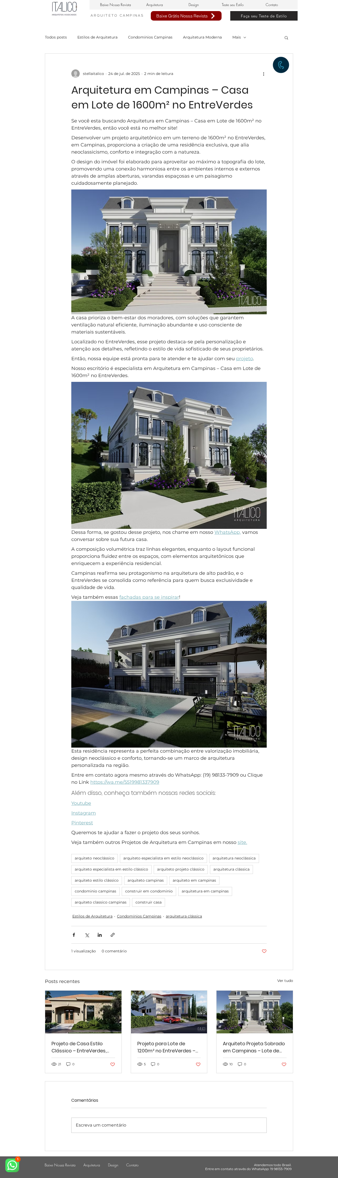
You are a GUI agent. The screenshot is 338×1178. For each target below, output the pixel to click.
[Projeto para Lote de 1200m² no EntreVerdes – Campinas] (169, 1012)
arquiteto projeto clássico (180, 869)
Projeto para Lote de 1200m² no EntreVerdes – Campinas (166, 1047)
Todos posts (56, 37)
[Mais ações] (263, 73)
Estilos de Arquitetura (97, 37)
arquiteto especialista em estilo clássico (111, 869)
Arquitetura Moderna (202, 37)
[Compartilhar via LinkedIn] (99, 934)
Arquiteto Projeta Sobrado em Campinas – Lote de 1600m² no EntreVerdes (254, 1047)
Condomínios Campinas (150, 37)
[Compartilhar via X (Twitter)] (86, 934)
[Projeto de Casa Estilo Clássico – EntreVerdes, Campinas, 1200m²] (83, 1012)
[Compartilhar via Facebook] (73, 934)
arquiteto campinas (146, 880)
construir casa (148, 902)
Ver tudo (285, 980)
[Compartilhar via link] (112, 934)
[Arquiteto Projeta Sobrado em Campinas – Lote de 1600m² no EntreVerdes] (255, 1012)
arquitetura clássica (231, 869)
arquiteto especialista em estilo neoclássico (163, 858)
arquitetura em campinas (205, 891)
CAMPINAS (132, 15)
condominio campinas (95, 891)
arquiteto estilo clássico (97, 880)
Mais (236, 37)
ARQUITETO (105, 15)
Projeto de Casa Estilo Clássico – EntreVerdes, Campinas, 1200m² (78, 1047)
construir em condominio (149, 891)
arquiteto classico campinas (100, 902)
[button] (286, 37)
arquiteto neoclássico (94, 858)
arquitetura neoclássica (234, 858)
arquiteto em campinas (194, 880)
